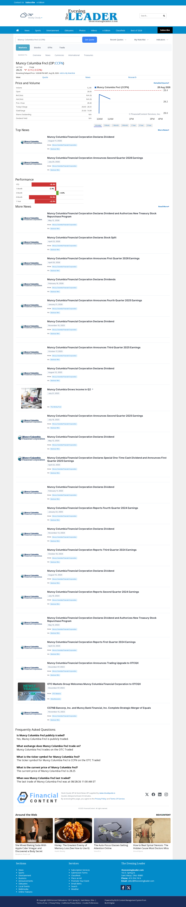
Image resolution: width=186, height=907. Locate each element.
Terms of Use (42, 903)
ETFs (50, 47)
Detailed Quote (161, 83)
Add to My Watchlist (67, 73)
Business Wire (55, 149)
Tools (62, 47)
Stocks (37, 47)
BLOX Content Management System (128, 900)
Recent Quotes (116, 39)
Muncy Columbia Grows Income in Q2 (70, 389)
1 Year (133, 125)
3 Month (125, 125)
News (47, 55)
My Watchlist (140, 39)
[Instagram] (166, 797)
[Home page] (91, 15)
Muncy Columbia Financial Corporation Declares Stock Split (81, 237)
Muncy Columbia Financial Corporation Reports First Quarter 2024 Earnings (91, 642)
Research (132, 77)
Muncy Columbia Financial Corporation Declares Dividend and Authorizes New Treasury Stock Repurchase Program (101, 215)
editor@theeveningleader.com (141, 881)
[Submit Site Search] (164, 16)
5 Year (149, 125)
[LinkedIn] (160, 797)
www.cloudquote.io (107, 793)
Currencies (59, 55)
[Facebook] (153, 797)
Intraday (98, 125)
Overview (37, 55)
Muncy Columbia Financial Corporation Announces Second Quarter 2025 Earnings (95, 415)
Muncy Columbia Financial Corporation (64, 145)
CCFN (59, 63)
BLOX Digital (109, 903)
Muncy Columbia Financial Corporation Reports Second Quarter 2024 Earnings (93, 591)
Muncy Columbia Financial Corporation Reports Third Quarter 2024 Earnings (92, 549)
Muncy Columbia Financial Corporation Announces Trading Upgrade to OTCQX (93, 663)
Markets (23, 47)
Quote (45, 77)
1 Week (106, 125)
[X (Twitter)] (147, 797)
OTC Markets (56, 693)
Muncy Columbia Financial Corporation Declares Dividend (80, 136)
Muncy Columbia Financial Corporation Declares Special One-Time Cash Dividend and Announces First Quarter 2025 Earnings (107, 459)
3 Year (141, 125)
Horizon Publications (59, 900)
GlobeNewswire (56, 699)
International (74, 55)
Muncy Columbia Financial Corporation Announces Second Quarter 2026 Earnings (95, 157)
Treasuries (88, 55)
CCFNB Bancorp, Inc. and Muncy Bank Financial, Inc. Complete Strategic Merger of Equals (99, 707)
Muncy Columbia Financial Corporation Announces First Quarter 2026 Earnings (93, 258)
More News (163, 130)
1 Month (116, 125)
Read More (163, 206)
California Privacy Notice (71, 903)
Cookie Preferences (90, 903)
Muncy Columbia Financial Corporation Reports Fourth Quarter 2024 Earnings (92, 507)
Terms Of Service (117, 798)
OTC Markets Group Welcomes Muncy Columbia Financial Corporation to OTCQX (94, 684)
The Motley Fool (56, 407)
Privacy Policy (100, 798)
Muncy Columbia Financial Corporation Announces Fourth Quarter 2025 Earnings (94, 300)
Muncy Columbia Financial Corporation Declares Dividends (81, 279)
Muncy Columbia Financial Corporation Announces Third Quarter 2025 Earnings (94, 347)
